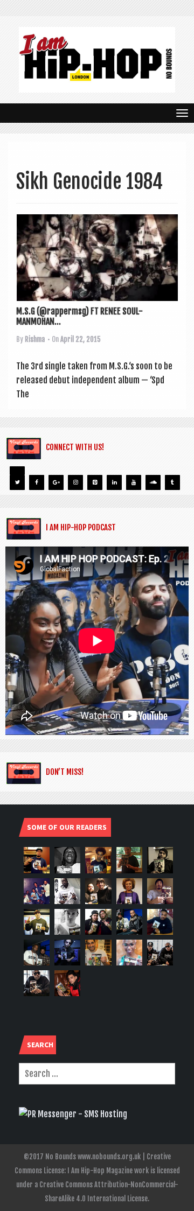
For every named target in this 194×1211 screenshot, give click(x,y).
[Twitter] (17, 482)
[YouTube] (133, 482)
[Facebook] (36, 482)
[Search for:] (97, 1073)
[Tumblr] (172, 482)
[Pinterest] (94, 482)
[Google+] (56, 482)
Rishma (35, 339)
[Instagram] (75, 482)
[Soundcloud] (153, 482)
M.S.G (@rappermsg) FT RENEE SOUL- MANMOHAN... (79, 316)
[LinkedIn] (114, 482)
